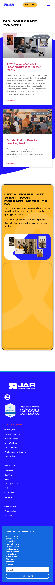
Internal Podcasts (12, 447)
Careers (8, 496)
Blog (6, 479)
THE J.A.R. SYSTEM (14, 425)
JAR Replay (9, 456)
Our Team (9, 475)
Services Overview (13, 434)
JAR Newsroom (11, 483)
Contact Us (9, 492)
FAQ (6, 488)
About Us (8, 470)
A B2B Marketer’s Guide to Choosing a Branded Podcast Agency (23, 66)
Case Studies (10, 511)
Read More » (11, 100)
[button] (48, 4)
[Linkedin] (7, 397)
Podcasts (8, 515)
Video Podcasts (11, 438)
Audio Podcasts (11, 443)
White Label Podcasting (15, 452)
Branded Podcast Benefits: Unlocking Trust (22, 142)
